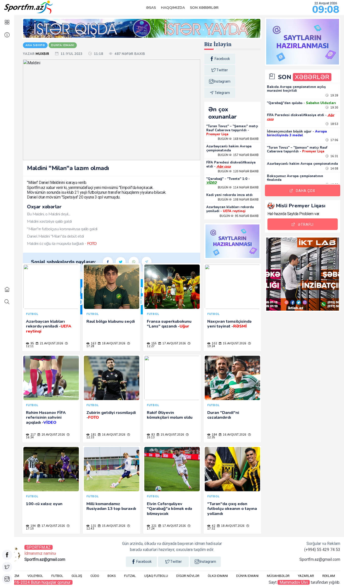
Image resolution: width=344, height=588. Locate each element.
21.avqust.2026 (51, 343)
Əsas (151, 7)
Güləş (77, 576)
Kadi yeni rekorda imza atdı (229, 195)
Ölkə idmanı (218, 576)
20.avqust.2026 (53, 435)
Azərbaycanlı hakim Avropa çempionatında (229, 148)
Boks (112, 576)
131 (93, 526)
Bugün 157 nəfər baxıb (238, 155)
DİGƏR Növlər (187, 576)
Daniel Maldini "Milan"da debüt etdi (55, 236)
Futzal (130, 576)
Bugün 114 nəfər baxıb (238, 187)
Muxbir (43, 54)
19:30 (334, 108)
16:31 (334, 156)
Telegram (222, 93)
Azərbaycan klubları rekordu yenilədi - (230, 209)
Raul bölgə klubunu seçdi (110, 321)
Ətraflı (306, 224)
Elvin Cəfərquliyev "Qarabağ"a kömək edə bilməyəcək (169, 508)
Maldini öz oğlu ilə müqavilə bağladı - (62, 243)
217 (33, 435)
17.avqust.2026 (174, 343)
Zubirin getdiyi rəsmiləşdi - (111, 415)
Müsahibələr (278, 576)
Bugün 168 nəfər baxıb (238, 139)
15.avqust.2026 (234, 343)
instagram (222, 81)
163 (93, 343)
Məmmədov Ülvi (294, 582)
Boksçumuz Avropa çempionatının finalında (295, 178)
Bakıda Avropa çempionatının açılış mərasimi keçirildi (296, 89)
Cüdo (94, 576)
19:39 (334, 95)
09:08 (325, 9)
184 (214, 435)
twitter (222, 70)
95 (32, 343)
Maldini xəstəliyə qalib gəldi (49, 221)
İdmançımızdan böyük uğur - (297, 133)
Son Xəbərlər (204, 7)
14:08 (334, 169)
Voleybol (35, 576)
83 (153, 435)
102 (214, 343)
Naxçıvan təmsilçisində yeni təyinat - (229, 324)
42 (213, 526)
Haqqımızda (173, 7)
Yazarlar (306, 576)
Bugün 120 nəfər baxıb (238, 171)
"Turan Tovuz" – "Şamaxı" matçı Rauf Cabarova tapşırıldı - (232, 130)
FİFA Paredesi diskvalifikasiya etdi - (231, 164)
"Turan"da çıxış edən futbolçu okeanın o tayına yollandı (232, 508)
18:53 (334, 124)
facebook (222, 59)
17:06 (334, 140)
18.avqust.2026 (113, 343)
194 (33, 526)
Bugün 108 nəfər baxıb (238, 200)
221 (154, 526)
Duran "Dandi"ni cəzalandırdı (223, 415)
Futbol (57, 576)
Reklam (328, 576)
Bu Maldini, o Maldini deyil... (48, 214)
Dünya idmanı (247, 576)
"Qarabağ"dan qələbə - (301, 103)
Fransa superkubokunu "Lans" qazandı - (169, 324)
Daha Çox (305, 191)
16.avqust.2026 (113, 435)
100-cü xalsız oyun (44, 504)
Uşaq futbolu (156, 576)
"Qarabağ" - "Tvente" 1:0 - (228, 181)
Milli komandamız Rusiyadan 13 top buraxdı (111, 506)
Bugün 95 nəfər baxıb (239, 216)
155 (154, 343)
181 (93, 435)
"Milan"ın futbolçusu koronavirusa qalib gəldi (62, 229)
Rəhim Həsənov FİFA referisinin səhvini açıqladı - (46, 417)
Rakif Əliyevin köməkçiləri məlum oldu (169, 415)
